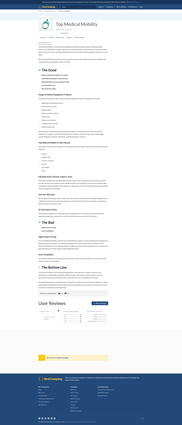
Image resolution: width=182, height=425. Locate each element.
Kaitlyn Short (47, 42)
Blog (39, 389)
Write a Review (121, 7)
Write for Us (74, 408)
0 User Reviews (64, 33)
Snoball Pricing (102, 395)
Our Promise (74, 392)
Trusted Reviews (43, 401)
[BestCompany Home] (46, 6)
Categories (110, 7)
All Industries (42, 405)
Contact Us (74, 401)
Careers (72, 405)
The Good (43, 37)
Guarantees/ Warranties (46, 398)
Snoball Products (103, 392)
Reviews (69, 37)
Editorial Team (75, 398)
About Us (73, 389)
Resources (41, 392)
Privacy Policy (68, 422)
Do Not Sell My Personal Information (87, 422)
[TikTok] (54, 418)
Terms (75, 422)
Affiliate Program (75, 411)
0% (81, 314)
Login (141, 7)
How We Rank (42, 395)
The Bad (51, 37)
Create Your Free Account (106, 389)
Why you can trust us (133, 2)
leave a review (63, 358)
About (102, 7)
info (58, 311)
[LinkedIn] (51, 418)
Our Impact (74, 395)
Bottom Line (60, 37)
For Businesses (132, 7)
